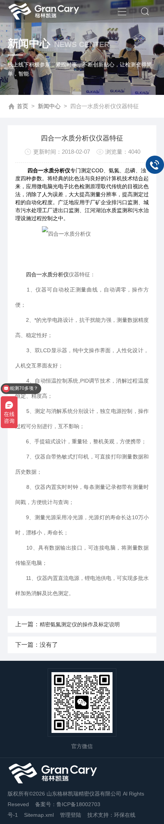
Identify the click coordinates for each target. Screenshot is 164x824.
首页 (22, 106)
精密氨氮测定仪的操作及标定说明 (80, 624)
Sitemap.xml (39, 815)
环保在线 (124, 815)
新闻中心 (49, 106)
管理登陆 (70, 815)
